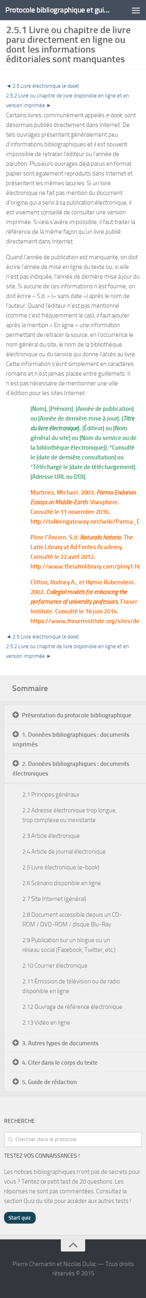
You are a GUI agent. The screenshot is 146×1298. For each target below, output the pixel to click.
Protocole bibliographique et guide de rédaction (57, 10)
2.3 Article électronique (51, 835)
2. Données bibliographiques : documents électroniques (71, 768)
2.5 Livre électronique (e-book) (60, 867)
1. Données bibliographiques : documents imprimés (71, 739)
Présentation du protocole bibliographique (76, 715)
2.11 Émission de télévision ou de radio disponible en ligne (71, 986)
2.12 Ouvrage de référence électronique (72, 1006)
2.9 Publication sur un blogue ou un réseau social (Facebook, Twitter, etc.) (69, 945)
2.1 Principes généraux (50, 794)
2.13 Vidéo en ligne (46, 1022)
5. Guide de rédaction (49, 1082)
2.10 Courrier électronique (55, 965)
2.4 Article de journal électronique (64, 851)
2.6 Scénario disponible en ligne (61, 883)
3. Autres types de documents (60, 1043)
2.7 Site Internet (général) (54, 899)
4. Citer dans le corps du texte (60, 1062)
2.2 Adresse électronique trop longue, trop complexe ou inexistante (69, 815)
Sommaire (30, 688)
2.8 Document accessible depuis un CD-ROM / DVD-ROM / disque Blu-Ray (72, 919)
